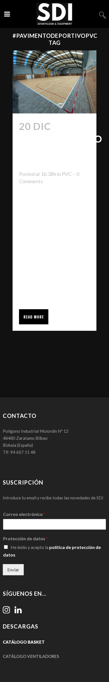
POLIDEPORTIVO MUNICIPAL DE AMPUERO (60, 151)
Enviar (13, 569)
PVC (67, 174)
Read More (33, 317)
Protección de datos (25, 538)
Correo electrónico (24, 514)
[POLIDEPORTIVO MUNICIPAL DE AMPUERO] (54, 81)
